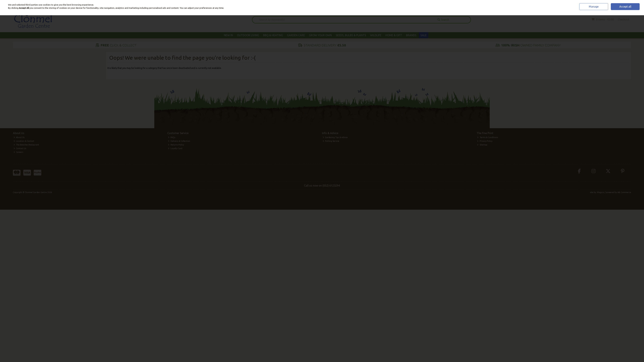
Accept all (625, 6)
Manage (594, 6)
